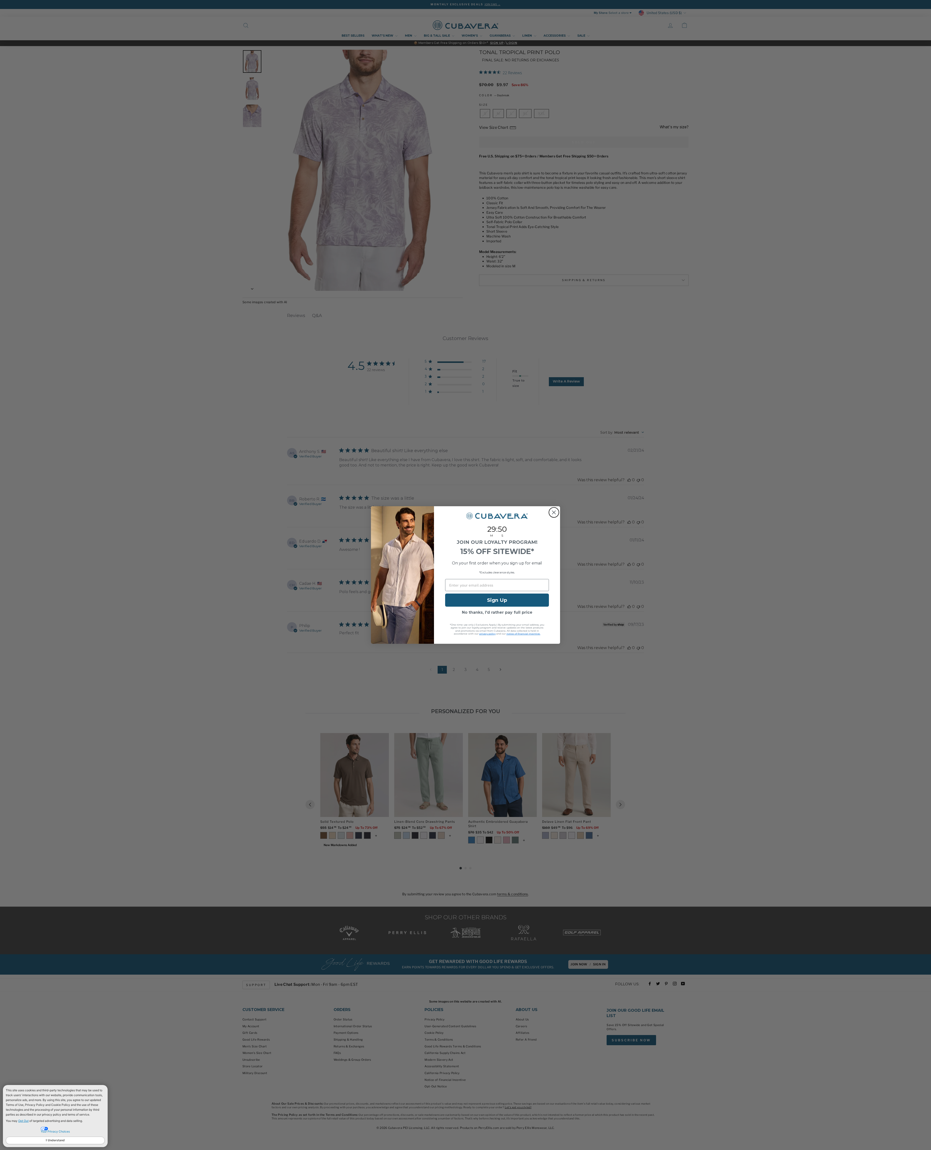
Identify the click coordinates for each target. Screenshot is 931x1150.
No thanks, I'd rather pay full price (497, 612)
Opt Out (23, 1121)
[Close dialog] (554, 512)
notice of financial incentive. (523, 633)
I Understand (55, 1140)
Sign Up (497, 600)
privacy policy (487, 633)
